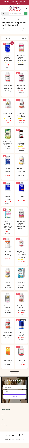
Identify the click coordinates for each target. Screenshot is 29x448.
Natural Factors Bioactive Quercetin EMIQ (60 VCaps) (8, 88)
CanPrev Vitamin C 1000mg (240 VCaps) (21, 196)
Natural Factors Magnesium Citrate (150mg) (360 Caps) (8, 308)
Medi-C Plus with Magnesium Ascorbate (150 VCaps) (8, 254)
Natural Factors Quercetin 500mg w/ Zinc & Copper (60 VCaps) (7, 335)
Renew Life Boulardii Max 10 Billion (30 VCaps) (7, 360)
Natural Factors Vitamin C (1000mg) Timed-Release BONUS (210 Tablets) (21, 254)
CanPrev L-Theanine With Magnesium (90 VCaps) (7, 171)
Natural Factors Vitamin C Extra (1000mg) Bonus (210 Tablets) (21, 114)
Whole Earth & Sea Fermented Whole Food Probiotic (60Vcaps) (7, 144)
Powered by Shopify (20, 439)
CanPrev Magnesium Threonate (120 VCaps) (8, 197)
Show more (4, 33)
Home (4, 18)
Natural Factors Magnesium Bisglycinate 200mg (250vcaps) (21, 58)
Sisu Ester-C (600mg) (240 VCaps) (21, 334)
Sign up (14, 396)
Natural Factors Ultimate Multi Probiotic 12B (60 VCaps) (21, 283)
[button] (2, 8)
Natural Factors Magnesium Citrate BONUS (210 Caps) (21, 87)
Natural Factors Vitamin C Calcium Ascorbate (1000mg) (7, 114)
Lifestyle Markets (12, 439)
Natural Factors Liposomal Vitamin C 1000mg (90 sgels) (7, 283)
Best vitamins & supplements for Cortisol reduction (13, 19)
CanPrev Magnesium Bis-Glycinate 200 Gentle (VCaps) (8, 58)
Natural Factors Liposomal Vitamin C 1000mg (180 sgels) (21, 171)
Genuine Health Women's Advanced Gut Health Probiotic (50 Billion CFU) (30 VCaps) (8, 225)
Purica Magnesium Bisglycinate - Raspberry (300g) (21, 143)
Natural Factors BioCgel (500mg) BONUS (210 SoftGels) (21, 308)
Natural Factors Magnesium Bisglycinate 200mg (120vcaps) (21, 224)
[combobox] (18, 14)
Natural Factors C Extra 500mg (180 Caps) (21, 360)
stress (18, 31)
